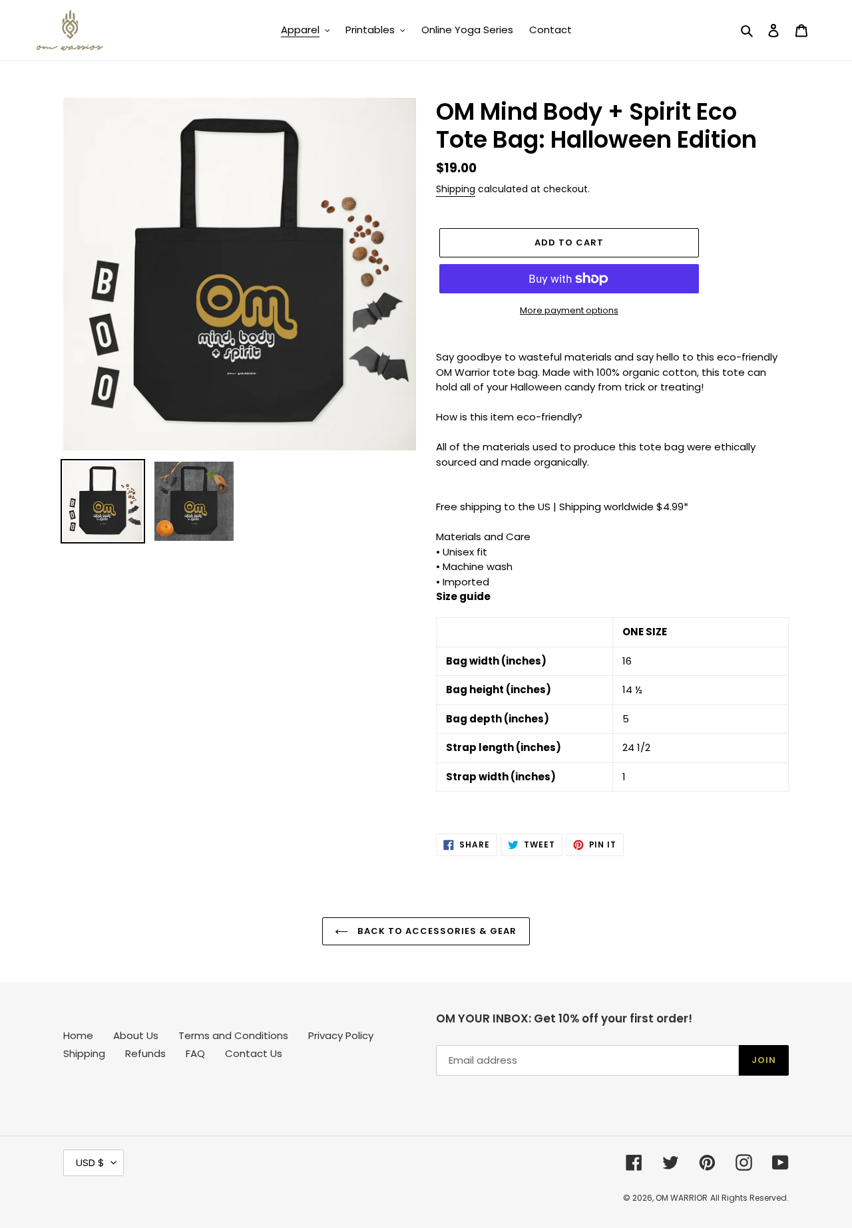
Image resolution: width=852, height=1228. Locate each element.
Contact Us (253, 1053)
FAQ (195, 1053)
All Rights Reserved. (749, 1197)
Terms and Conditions (233, 1035)
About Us (135, 1035)
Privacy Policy (340, 1035)
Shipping (455, 189)
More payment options (569, 310)
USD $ (90, 1162)
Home (78, 1035)
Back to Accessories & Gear (436, 931)
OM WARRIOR (682, 1197)
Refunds (145, 1053)
